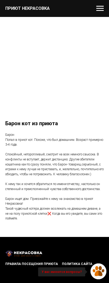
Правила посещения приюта (31, 264)
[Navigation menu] (100, 8)
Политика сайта (77, 264)
